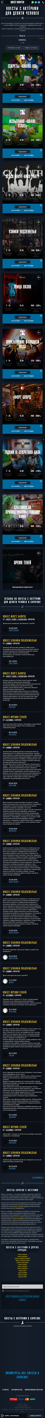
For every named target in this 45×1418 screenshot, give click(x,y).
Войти (7, 1415)
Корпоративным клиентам (34, 1390)
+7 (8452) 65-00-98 (22, 1396)
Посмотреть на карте (14, 48)
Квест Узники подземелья (20, 640)
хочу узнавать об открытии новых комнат (22, 1298)
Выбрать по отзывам (31, 48)
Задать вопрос (35, 1415)
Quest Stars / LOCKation (16, 619)
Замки (9, 643)
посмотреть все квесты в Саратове (22, 1375)
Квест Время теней (15, 717)
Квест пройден (29, 100)
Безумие (9, 720)
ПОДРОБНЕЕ (23, 96)
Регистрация (15, 1415)
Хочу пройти (16, 100)
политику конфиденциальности (21, 1291)
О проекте (5, 1390)
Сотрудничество (17, 1390)
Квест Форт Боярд (14, 616)
